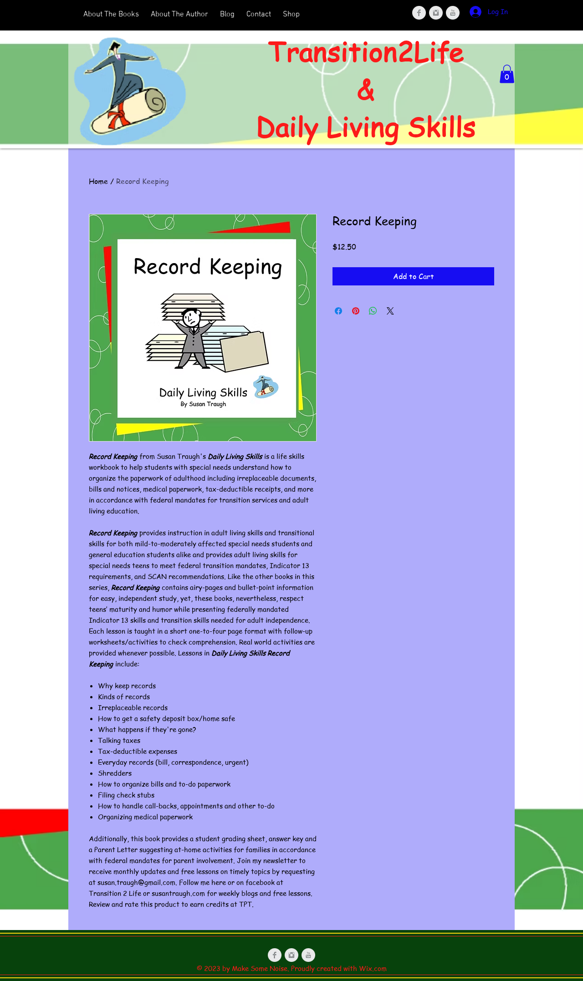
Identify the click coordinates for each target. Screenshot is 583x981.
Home (98, 181)
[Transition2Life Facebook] (274, 955)
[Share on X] (390, 310)
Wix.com (373, 968)
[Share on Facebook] (338, 310)
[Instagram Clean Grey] (436, 13)
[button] (507, 74)
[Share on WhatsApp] (373, 310)
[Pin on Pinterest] (355, 310)
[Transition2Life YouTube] (453, 13)
